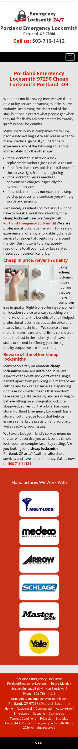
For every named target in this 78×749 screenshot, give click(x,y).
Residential (24, 708)
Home (9, 708)
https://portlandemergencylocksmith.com (39, 698)
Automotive (64, 708)
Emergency (21, 713)
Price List (46, 718)
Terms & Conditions (23, 718)
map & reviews (55, 688)
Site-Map (62, 718)
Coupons (39, 713)
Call (40, 743)
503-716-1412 (48, 40)
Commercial (44, 708)
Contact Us (56, 713)
